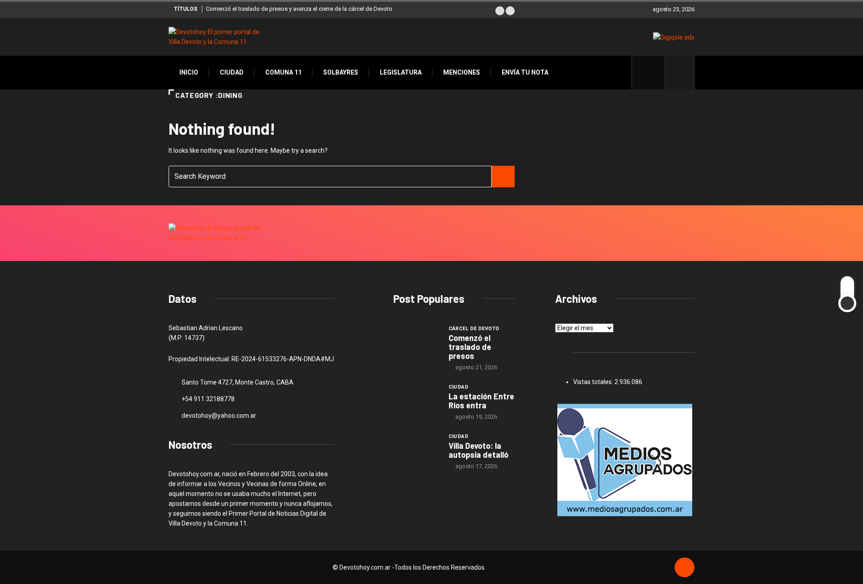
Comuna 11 (283, 72)
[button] (499, 10)
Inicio (188, 72)
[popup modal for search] (679, 72)
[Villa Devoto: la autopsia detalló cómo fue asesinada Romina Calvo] (416, 449)
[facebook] (653, 72)
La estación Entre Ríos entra (481, 400)
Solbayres (340, 72)
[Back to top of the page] (684, 567)
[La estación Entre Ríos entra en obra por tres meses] (416, 399)
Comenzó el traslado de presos (470, 347)
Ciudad (232, 72)
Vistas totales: (593, 381)
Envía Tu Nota (525, 72)
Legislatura (401, 72)
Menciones (461, 72)
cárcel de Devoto (474, 329)
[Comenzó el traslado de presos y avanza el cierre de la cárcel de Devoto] (416, 341)
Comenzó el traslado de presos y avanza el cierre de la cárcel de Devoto (299, 8)
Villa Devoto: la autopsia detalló (478, 450)
